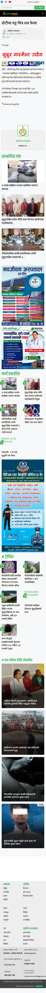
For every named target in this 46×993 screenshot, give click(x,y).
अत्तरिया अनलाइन (13, 31)
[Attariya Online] (10, 13)
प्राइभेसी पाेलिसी (28, 940)
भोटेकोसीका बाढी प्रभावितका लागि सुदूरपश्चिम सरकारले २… (19, 255)
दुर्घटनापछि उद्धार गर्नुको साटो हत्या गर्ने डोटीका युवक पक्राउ (20, 842)
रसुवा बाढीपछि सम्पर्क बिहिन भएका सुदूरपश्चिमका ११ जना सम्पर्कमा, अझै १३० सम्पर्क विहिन (11, 612)
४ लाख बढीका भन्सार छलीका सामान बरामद (20, 187)
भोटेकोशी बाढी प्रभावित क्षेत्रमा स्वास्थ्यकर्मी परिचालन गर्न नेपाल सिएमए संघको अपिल (11, 581)
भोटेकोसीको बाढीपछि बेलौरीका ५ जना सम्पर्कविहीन (34, 579)
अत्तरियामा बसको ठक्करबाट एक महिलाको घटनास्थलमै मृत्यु (21, 749)
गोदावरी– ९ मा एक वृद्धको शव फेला (9, 454)
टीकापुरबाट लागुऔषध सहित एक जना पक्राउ (34, 420)
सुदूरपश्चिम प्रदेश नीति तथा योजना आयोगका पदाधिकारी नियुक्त (33, 396)
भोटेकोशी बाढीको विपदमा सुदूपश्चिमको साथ (33, 609)
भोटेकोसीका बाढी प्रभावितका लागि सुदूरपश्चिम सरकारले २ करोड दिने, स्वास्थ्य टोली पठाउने (11, 425)
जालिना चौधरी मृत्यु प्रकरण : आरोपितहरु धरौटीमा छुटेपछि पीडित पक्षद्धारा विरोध (20, 702)
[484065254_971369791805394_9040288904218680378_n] (23, 296)
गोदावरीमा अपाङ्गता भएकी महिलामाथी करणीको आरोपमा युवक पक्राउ (19, 795)
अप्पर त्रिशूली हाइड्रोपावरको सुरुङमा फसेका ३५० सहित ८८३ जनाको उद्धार (11, 644)
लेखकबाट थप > (23, 146)
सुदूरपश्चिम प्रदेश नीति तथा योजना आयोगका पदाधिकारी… (23, 221)
